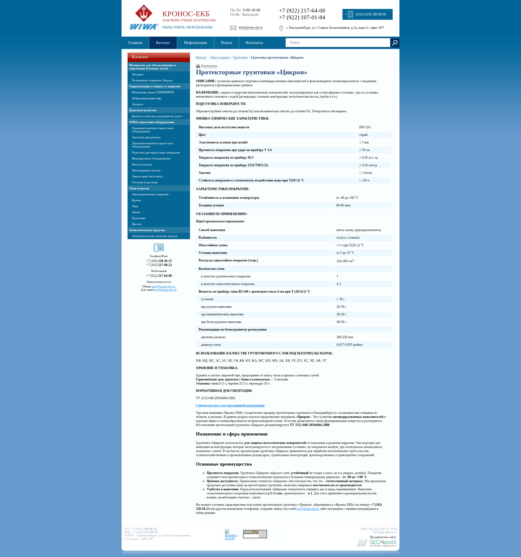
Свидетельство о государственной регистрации (230, 405)
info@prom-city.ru (251, 27)
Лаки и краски (220, 57)
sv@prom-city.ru (166, 289)
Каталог (201, 57)
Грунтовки (240, 57)
